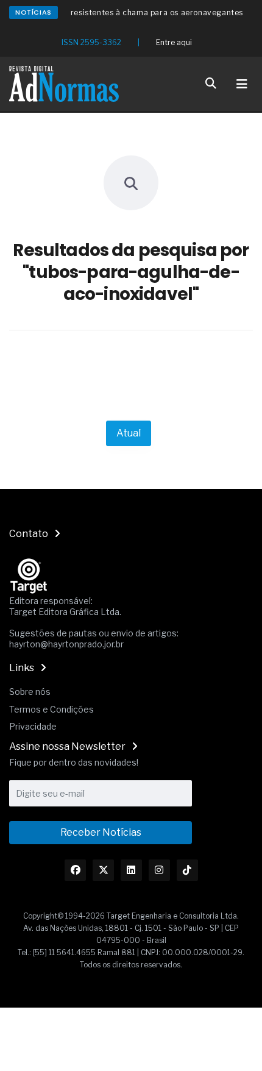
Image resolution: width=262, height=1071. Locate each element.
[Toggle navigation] (242, 84)
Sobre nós (30, 691)
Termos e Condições (51, 709)
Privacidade (33, 726)
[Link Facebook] (75, 870)
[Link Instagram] (159, 870)
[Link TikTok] (187, 870)
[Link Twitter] (103, 870)
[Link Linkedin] (131, 870)
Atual (128, 433)
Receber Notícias (100, 832)
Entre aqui (174, 42)
